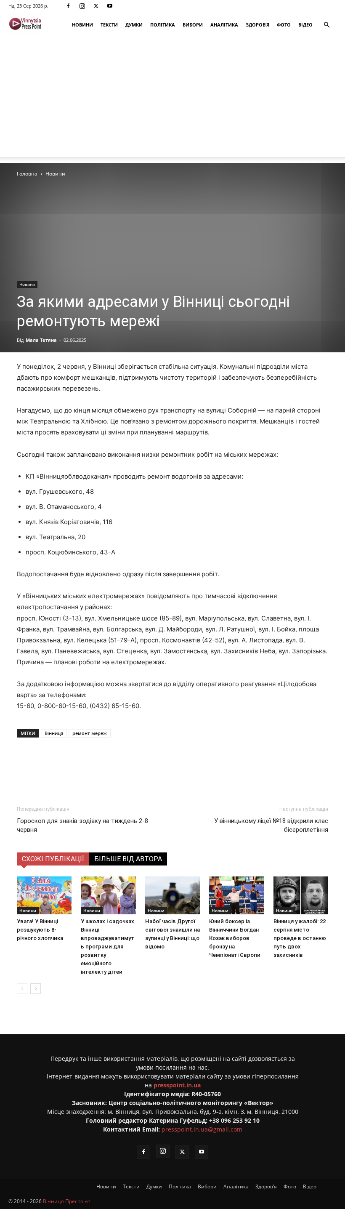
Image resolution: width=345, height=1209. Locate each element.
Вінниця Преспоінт (66, 1201)
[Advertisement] (172, 98)
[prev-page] (22, 988)
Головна (27, 173)
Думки (134, 24)
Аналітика (224, 24)
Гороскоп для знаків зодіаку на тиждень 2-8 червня (82, 825)
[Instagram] (82, 6)
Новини (82, 24)
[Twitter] (96, 6)
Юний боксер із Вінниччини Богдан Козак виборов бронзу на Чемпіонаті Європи (234, 938)
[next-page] (35, 988)
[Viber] (147, 769)
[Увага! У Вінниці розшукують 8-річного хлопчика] (44, 895)
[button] (326, 25)
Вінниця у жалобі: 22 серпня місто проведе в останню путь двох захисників (299, 938)
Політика (162, 24)
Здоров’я (257, 24)
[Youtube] (110, 6)
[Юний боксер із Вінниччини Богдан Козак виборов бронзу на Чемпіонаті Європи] (236, 895)
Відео (305, 24)
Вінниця (54, 733)
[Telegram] (128, 769)
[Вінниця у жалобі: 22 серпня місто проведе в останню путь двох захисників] (300, 895)
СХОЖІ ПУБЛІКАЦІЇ (53, 859)
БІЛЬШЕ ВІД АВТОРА (128, 859)
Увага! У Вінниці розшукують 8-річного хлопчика (40, 929)
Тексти (109, 24)
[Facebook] (68, 6)
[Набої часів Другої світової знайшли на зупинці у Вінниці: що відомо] (172, 895)
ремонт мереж (89, 733)
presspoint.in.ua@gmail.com (202, 1129)
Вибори (193, 24)
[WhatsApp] (167, 769)
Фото (284, 24)
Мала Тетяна (41, 340)
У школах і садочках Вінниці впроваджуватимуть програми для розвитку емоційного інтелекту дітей (107, 946)
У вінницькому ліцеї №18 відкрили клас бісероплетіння (271, 825)
